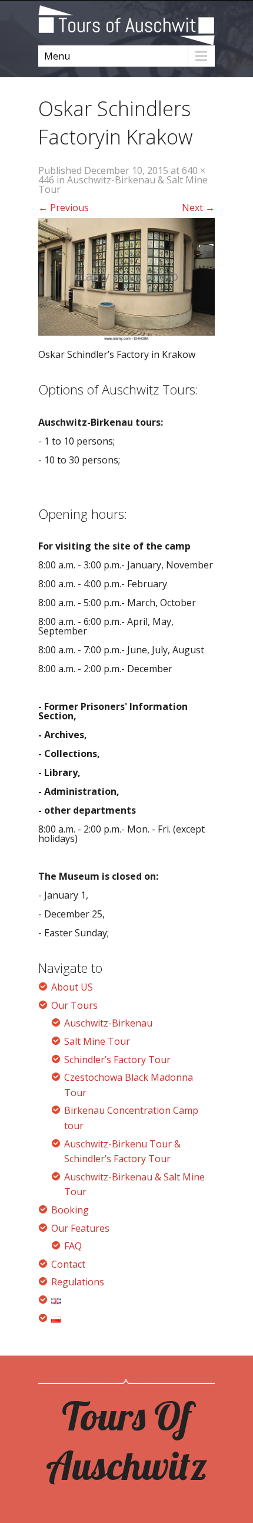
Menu (57, 56)
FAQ (73, 1245)
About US (72, 987)
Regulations (77, 1281)
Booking (70, 1209)
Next (198, 207)
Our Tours (74, 1005)
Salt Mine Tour (97, 1041)
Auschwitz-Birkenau (108, 1023)
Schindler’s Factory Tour (117, 1059)
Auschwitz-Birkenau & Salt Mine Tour (123, 184)
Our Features (80, 1228)
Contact (68, 1264)
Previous (63, 207)
